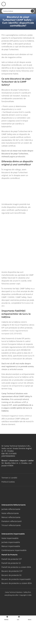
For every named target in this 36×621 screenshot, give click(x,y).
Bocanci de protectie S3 (11, 575)
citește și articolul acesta (12, 369)
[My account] (34, 4)
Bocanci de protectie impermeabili (16, 579)
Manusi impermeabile (11, 546)
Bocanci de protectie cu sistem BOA (17, 583)
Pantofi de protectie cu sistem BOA (16, 567)
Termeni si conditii (9, 477)
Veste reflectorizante (10, 513)
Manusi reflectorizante (11, 517)
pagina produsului (17, 156)
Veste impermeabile (10, 538)
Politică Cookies (8, 482)
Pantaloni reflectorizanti (12, 521)
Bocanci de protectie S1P (12, 571)
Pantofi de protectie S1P (12, 559)
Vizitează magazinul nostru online (16, 416)
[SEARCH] (32, 11)
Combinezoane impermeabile (14, 550)
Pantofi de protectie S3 (11, 563)
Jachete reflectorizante (11, 509)
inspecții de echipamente (12, 386)
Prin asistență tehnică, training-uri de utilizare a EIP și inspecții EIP (15, 402)
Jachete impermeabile (11, 542)
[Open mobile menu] (3, 4)
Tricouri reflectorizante (11, 525)
